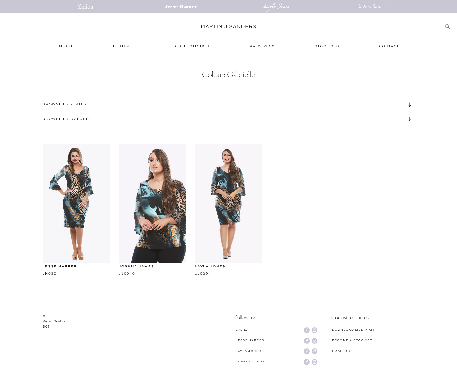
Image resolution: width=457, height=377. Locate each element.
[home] (228, 26)
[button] (124, 47)
